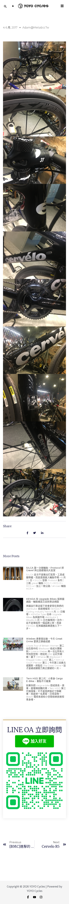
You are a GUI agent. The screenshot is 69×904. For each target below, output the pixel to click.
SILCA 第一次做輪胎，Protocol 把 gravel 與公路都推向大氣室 (45, 569)
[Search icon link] (5, 6)
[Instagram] (41, 897)
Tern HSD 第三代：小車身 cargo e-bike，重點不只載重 (44, 680)
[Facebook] (27, 897)
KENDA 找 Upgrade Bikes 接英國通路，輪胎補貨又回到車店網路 (45, 600)
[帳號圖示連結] (13, 5)
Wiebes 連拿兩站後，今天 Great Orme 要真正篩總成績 (44, 640)
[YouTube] (34, 897)
